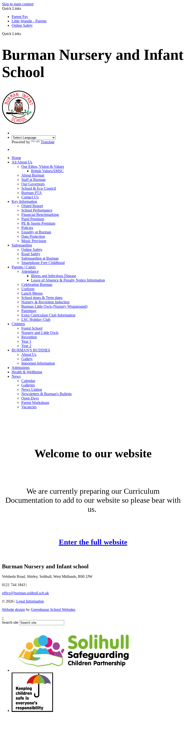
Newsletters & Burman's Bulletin (46, 394)
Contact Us (30, 197)
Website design (13, 609)
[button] (23, 33)
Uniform (27, 289)
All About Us (22, 162)
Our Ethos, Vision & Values (42, 166)
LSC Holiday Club (35, 319)
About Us (28, 354)
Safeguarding (22, 245)
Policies (27, 228)
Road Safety (30, 254)
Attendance (30, 271)
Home (16, 158)
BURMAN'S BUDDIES (31, 350)
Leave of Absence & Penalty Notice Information (68, 280)
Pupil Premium (32, 219)
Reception (29, 337)
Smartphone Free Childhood (43, 263)
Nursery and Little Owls (39, 333)
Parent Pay (20, 17)
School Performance (36, 210)
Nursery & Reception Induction (45, 302)
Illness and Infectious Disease (53, 276)
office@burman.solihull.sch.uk (25, 593)
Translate (47, 142)
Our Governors (33, 184)
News (16, 376)
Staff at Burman (33, 180)
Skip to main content (17, 4)
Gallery (27, 359)
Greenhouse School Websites (53, 609)
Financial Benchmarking (40, 215)
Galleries (28, 385)
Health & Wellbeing (27, 372)
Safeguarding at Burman (40, 258)
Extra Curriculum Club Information (48, 315)
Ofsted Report (32, 206)
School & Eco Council (38, 188)
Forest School (31, 328)
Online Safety (22, 25)
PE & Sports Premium (38, 223)
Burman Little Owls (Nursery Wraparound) (54, 306)
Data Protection (33, 236)
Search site (10, 622)
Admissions (21, 368)
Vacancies (29, 407)
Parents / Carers (24, 267)
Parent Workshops (35, 403)
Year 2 (26, 346)
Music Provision (33, 241)
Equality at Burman (36, 232)
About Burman (32, 175)
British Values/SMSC (47, 171)
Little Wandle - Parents (29, 21)
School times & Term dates (41, 298)
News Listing (31, 389)
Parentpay (29, 311)
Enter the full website (93, 542)
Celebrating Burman (36, 284)
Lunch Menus (32, 293)
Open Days (30, 398)
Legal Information (30, 601)
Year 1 (26, 341)
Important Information (38, 363)
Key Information (24, 201)
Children (18, 324)
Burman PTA (31, 193)
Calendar (28, 381)
